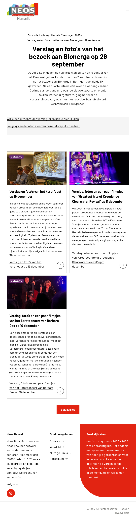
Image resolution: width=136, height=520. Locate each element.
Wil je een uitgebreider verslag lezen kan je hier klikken (43, 119)
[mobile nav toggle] (126, 11)
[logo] (23, 11)
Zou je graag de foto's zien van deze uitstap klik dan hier (43, 126)
